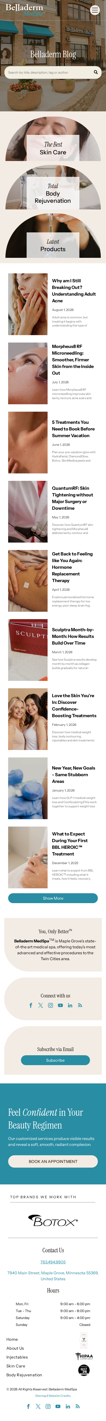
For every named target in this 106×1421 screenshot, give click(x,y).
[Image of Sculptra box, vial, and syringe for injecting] (28, 650)
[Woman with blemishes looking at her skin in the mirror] (28, 304)
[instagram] (50, 1006)
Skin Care (53, 152)
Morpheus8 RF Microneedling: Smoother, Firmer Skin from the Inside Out (73, 360)
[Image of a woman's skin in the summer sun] (28, 442)
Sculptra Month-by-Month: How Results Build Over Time (73, 636)
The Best (53, 144)
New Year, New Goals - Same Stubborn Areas (73, 774)
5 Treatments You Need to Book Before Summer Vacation (73, 429)
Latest (53, 241)
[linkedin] (70, 1006)
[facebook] (31, 1006)
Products (53, 249)
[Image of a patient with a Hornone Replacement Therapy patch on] (28, 581)
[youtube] (60, 1006)
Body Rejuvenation (53, 197)
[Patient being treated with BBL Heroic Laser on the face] (28, 857)
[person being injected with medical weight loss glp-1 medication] (28, 788)
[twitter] (40, 1006)
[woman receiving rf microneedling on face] (28, 373)
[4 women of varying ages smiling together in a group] (28, 719)
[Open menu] (95, 10)
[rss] (80, 1006)
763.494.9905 (53, 1261)
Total (53, 186)
